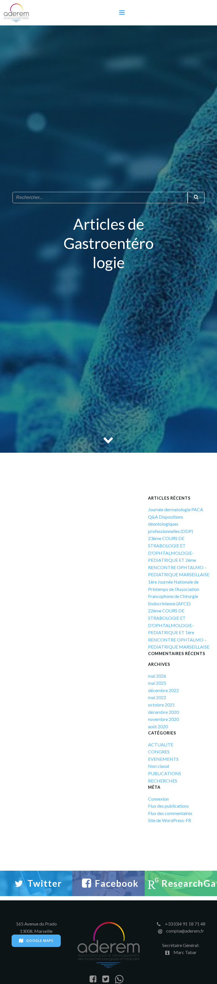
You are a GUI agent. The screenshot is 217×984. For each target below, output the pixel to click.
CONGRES (159, 751)
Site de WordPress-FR (169, 820)
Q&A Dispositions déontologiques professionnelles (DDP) (170, 524)
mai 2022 (157, 697)
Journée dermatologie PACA (175, 509)
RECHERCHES (162, 780)
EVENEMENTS (163, 759)
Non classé (158, 766)
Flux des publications (168, 806)
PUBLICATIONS (164, 773)
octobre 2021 (161, 704)
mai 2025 (157, 683)
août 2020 (158, 726)
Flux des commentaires (170, 813)
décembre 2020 (163, 712)
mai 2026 (157, 676)
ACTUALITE (160, 744)
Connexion (158, 798)
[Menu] (122, 13)
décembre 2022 (163, 690)
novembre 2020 (163, 719)
